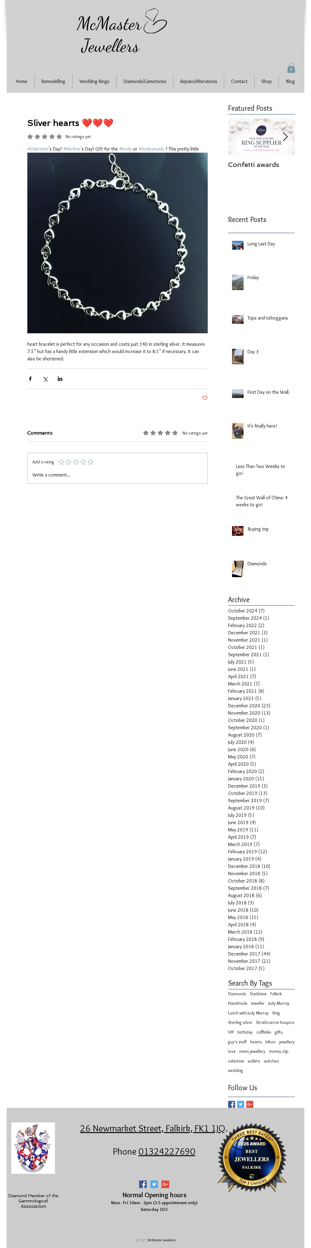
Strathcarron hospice (275, 1022)
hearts (256, 1042)
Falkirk (276, 994)
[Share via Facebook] (30, 379)
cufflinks (263, 1032)
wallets (254, 1061)
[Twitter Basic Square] (240, 1104)
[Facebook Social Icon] (143, 1184)
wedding (235, 1070)
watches (271, 1061)
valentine (236, 1061)
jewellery (287, 1042)
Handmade (238, 1003)
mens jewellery (252, 1051)
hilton (270, 1042)
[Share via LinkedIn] (60, 379)
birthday (245, 1032)
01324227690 (166, 1151)
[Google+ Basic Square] (249, 1104)
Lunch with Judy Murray (248, 1013)
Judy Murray (278, 1003)
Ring (276, 1013)
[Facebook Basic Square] (231, 1104)
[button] (291, 68)
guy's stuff (237, 1042)
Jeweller (258, 1003)
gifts (279, 1032)
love (232, 1051)
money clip (279, 1051)
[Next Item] (285, 137)
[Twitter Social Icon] (154, 1184)
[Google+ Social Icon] (165, 1184)
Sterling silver (240, 1022)
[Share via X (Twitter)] (45, 379)
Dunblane (258, 994)
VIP (231, 1032)
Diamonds (237, 994)
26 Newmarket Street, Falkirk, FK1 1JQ (152, 1128)
